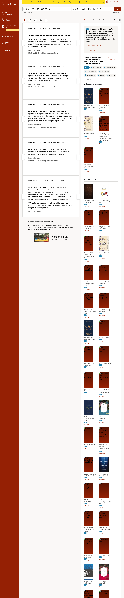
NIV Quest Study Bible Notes (89, 364)
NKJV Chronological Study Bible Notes (90, 475)
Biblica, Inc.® (53, 227)
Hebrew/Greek (98, 20)
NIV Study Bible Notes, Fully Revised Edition (104, 107)
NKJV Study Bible (104, 555)
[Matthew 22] (23, 43)
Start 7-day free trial (94, 45)
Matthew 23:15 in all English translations (43, 87)
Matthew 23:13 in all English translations (43, 53)
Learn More (92, 50)
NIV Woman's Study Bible (103, 418)
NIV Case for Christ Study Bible (105, 283)
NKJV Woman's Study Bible (103, 582)
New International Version (38, 222)
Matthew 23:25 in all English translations (43, 161)
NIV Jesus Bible (104, 337)
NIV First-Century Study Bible (104, 310)
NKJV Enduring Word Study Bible (104, 475)
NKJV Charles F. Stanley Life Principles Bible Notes (104, 447)
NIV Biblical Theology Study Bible (89, 283)
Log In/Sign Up (115, 2)
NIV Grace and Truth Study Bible (89, 106)
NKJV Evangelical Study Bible (89, 501)
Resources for (94, 60)
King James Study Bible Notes (104, 227)
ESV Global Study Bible (104, 201)
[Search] (117, 9)
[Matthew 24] (78, 43)
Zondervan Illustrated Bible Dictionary (89, 166)
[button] (113, 2)
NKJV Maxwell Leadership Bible (104, 528)
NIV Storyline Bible (105, 363)
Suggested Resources (94, 84)
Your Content (110, 20)
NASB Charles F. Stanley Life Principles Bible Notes (89, 255)
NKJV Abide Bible (89, 444)
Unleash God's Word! (59, 239)
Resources (87, 20)
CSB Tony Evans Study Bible (89, 201)
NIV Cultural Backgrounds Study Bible (90, 311)
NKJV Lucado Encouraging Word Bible (105, 501)
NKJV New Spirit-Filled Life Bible (89, 556)
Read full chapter (34, 50)
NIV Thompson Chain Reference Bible (89, 418)
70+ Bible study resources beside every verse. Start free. (63, 2)
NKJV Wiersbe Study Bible (88, 582)
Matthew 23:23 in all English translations (43, 127)
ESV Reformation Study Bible (89, 227)
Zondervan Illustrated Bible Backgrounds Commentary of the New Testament (105, 136)
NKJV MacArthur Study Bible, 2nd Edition (89, 529)
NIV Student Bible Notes (89, 390)
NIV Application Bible (89, 134)
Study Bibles (91, 179)
